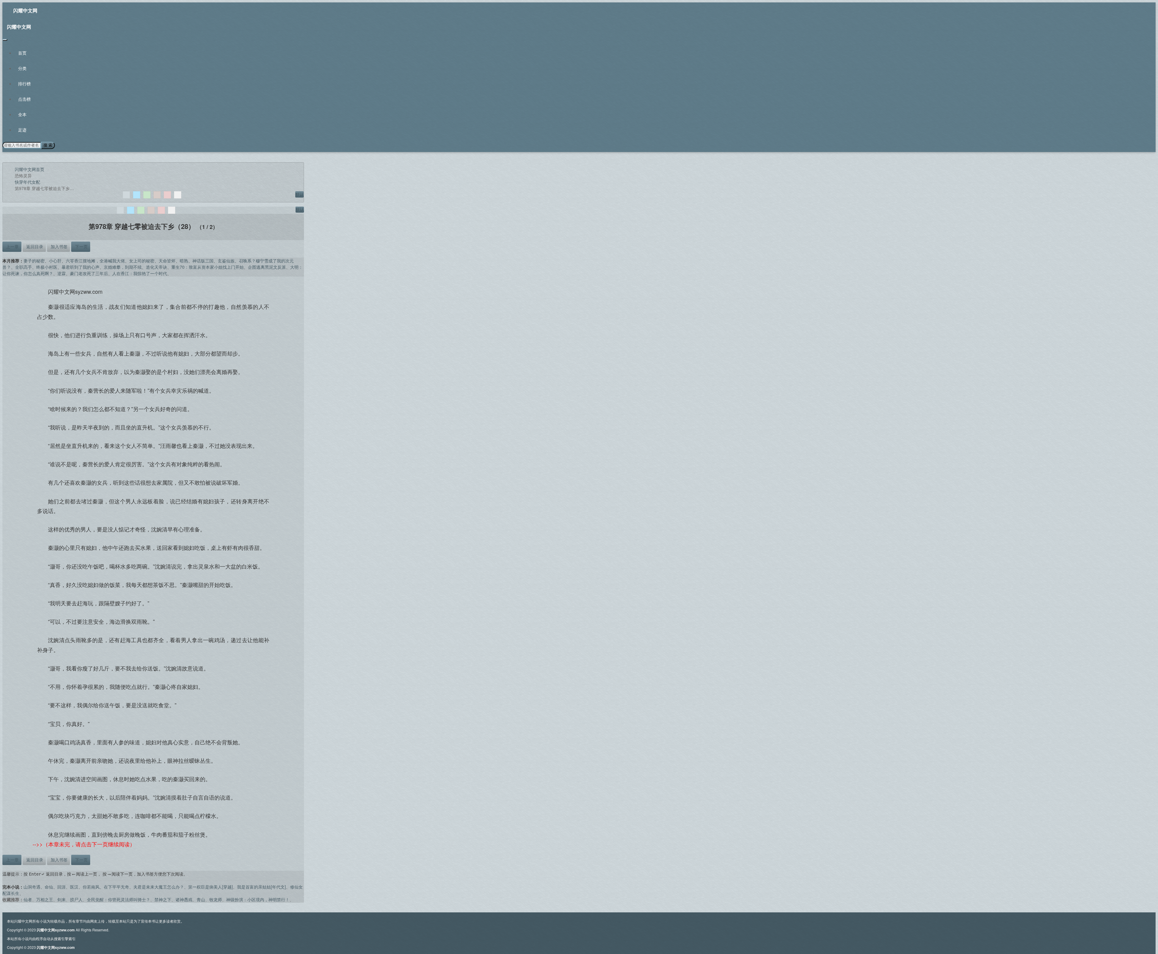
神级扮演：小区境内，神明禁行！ (258, 899)
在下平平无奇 (116, 887)
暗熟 (184, 261)
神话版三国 (203, 261)
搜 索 (47, 145)
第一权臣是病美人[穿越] (210, 887)
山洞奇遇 (32, 887)
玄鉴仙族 (226, 261)
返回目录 (34, 246)
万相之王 (44, 899)
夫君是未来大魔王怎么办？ (158, 887)
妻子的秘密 (34, 261)
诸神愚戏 (184, 899)
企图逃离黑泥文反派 (267, 267)
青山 (201, 899)
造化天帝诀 (156, 267)
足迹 (22, 130)
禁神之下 (162, 899)
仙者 (28, 899)
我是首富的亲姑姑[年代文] (261, 887)
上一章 (12, 246)
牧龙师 (215, 899)
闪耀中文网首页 (29, 169)
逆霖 (61, 273)
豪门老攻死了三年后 (89, 273)
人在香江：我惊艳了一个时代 (139, 273)
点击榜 (24, 99)
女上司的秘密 (141, 261)
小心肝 (55, 261)
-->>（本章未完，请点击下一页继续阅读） (84, 844)
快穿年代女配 (27, 182)
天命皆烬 (167, 261)
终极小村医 (46, 267)
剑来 (61, 899)
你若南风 (91, 887)
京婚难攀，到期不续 (123, 267)
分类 (22, 68)
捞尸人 (76, 899)
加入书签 (58, 246)
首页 (22, 53)
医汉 (74, 887)
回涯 (61, 887)
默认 (299, 194)
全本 (22, 114)
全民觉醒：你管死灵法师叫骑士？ (118, 899)
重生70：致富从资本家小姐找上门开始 (207, 267)
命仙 (49, 887)
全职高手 (23, 267)
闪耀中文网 (25, 10)
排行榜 (24, 84)
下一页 (81, 246)
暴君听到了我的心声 (81, 267)
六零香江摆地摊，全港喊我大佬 (95, 261)
